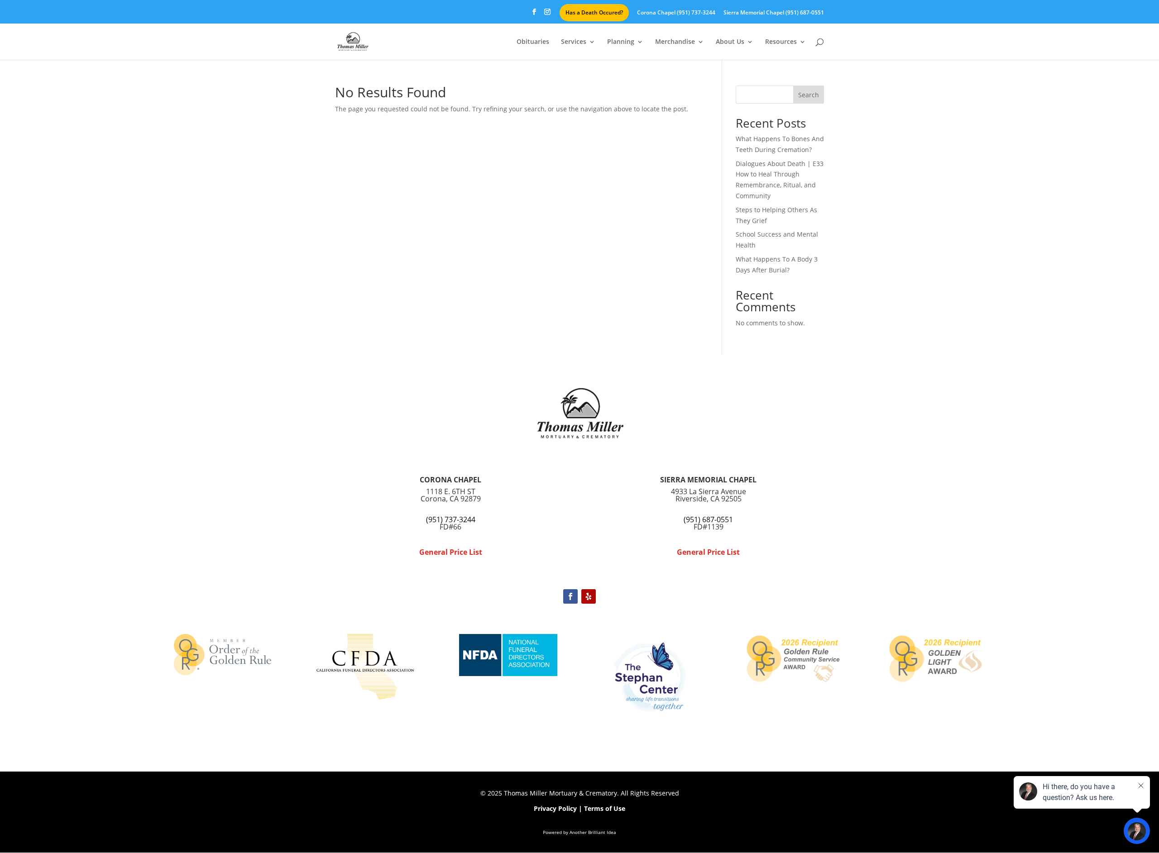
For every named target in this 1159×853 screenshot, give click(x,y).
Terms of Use (604, 808)
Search (808, 95)
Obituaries (533, 42)
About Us (730, 42)
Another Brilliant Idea (593, 832)
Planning (620, 42)
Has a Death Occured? (594, 12)
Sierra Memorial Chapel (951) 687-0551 (773, 13)
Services (573, 42)
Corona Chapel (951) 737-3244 (676, 13)
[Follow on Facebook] (570, 596)
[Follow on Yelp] (588, 596)
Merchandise (675, 42)
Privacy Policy (555, 808)
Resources (781, 42)
